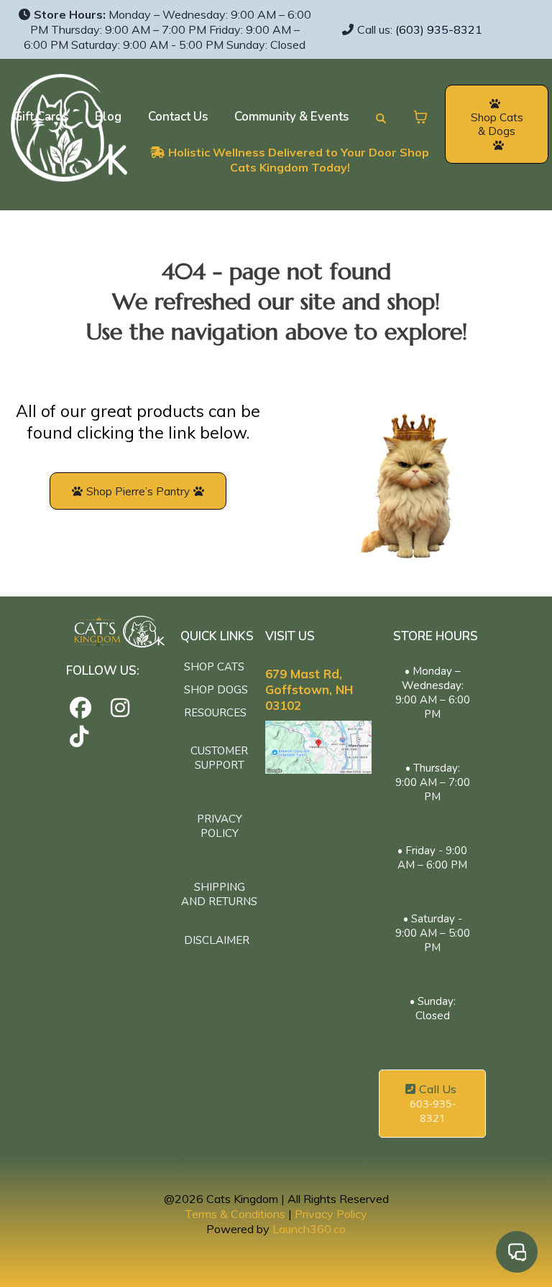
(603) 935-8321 (438, 29)
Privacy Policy (331, 1214)
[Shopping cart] (420, 117)
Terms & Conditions (235, 1214)
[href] (318, 747)
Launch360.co (309, 1229)
